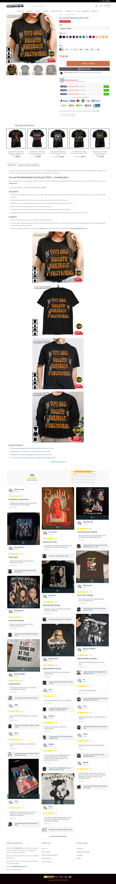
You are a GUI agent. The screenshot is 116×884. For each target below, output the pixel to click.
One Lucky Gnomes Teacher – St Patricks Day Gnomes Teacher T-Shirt (100, 153)
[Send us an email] (105, 1)
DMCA (79, 858)
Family (38, 11)
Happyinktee (13, 183)
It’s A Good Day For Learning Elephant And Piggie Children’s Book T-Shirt (33, 458)
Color (61, 33)
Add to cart (88, 64)
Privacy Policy (46, 852)
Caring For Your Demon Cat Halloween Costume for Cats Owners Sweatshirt (16, 153)
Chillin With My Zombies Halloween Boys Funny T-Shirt (79, 152)
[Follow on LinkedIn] (108, 1)
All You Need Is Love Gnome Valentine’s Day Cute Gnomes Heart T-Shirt (37, 153)
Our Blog (79, 855)
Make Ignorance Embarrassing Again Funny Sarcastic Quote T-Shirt (31, 454)
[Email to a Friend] (67, 115)
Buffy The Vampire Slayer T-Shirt (58, 556)
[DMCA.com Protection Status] (49, 877)
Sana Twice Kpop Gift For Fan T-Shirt (60, 619)
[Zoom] (8, 61)
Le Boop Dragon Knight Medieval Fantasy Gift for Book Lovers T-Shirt (32, 448)
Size (60, 45)
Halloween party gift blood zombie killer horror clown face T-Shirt (58, 153)
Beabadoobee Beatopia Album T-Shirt (60, 829)
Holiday (46, 11)
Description (11, 165)
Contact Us (80, 848)
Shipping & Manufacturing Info (28, 165)
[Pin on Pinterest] (70, 115)
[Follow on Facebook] (100, 1)
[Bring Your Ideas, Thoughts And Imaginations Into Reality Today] (15, 6)
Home (61, 14)
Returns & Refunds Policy (49, 855)
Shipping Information (83, 852)
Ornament (86, 11)
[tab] (11, 165)
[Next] (53, 38)
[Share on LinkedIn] (73, 115)
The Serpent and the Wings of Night (91, 111)
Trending (29, 11)
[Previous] (9, 38)
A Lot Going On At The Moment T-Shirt (26, 698)
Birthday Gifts (57, 11)
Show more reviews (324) (58, 836)
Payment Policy (46, 858)
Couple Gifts (69, 11)
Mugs (78, 11)
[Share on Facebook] (60, 115)
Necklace (94, 11)
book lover (78, 111)
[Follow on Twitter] (103, 1)
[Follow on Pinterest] (107, 1)
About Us (44, 848)
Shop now (20, 11)
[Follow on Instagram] (101, 1)
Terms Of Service (47, 862)
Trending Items (70, 14)
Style (61, 25)
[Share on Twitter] (63, 115)
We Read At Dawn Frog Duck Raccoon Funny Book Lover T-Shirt (30, 451)
